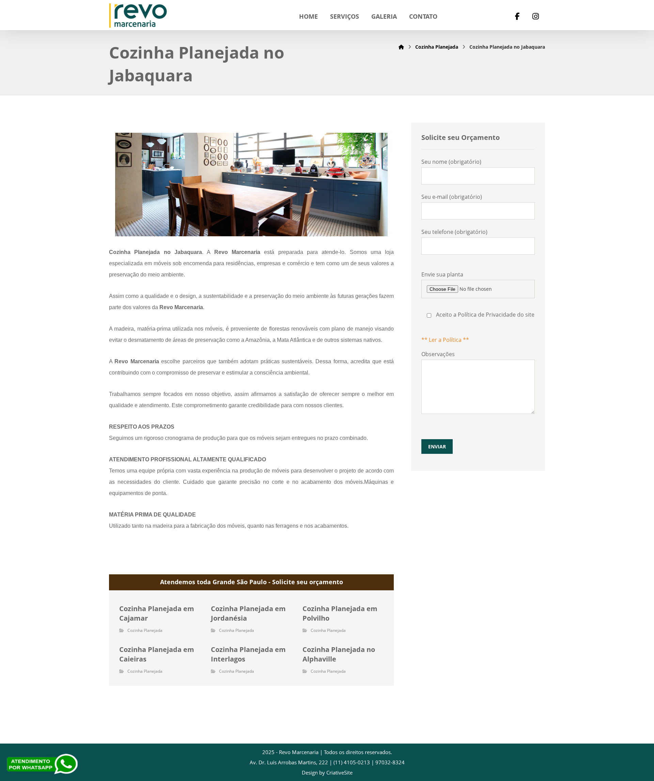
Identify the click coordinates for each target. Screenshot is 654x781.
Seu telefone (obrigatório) (454, 232)
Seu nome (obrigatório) (451, 161)
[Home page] (401, 47)
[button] (517, 17)
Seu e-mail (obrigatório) (451, 197)
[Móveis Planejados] (138, 15)
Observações (438, 400)
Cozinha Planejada (144, 630)
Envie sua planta (477, 307)
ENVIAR (437, 446)
